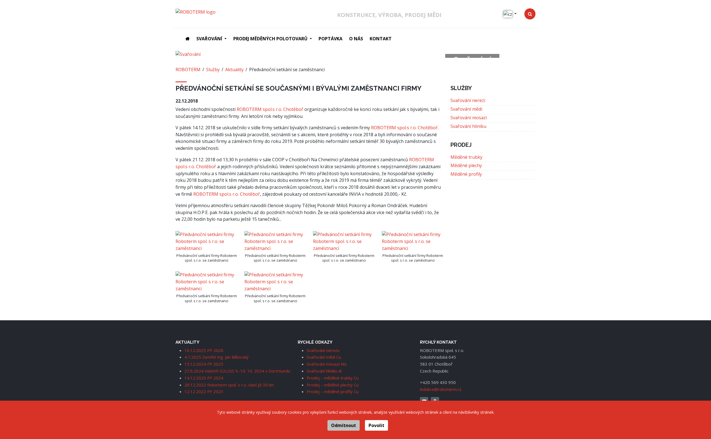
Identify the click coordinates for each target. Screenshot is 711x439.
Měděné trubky (466, 157)
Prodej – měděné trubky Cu (333, 378)
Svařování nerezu (323, 350)
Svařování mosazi (468, 118)
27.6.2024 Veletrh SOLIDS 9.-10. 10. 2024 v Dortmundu (237, 371)
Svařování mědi (466, 109)
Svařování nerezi (467, 100)
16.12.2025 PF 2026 (203, 350)
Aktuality (234, 69)
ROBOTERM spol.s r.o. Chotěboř (270, 109)
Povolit (376, 425)
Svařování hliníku (468, 126)
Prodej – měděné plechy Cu (333, 385)
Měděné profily (466, 174)
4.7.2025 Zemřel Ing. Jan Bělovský (216, 357)
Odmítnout (343, 425)
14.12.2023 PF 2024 (203, 378)
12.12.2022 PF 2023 (203, 391)
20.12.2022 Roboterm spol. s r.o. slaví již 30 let (229, 385)
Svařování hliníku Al (324, 371)
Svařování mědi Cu (324, 357)
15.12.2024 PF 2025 (203, 364)
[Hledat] (529, 13)
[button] (211, 38)
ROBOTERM (188, 69)
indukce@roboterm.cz (441, 389)
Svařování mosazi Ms (327, 364)
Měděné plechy (466, 165)
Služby (213, 69)
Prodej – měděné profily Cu (333, 391)
